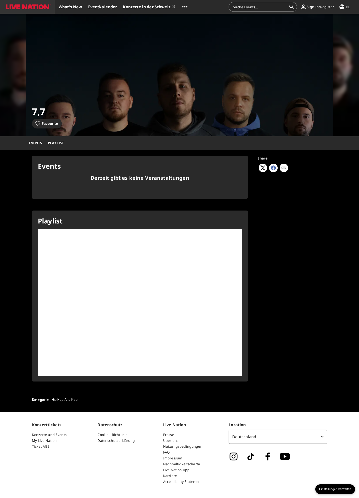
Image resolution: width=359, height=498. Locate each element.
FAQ (166, 452)
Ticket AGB (41, 446)
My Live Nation (44, 440)
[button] (27, 7)
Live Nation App (176, 469)
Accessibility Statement (182, 481)
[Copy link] (284, 168)
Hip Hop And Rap (65, 400)
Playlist (56, 142)
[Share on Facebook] (273, 170)
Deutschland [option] (244, 436)
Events (35, 142)
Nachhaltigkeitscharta (181, 464)
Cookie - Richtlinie (112, 434)
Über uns (171, 440)
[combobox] (260, 6)
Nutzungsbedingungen (182, 446)
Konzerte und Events (49, 434)
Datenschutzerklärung (116, 440)
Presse (168, 434)
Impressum (172, 458)
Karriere (170, 475)
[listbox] (278, 437)
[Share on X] (263, 170)
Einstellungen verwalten (335, 489)
